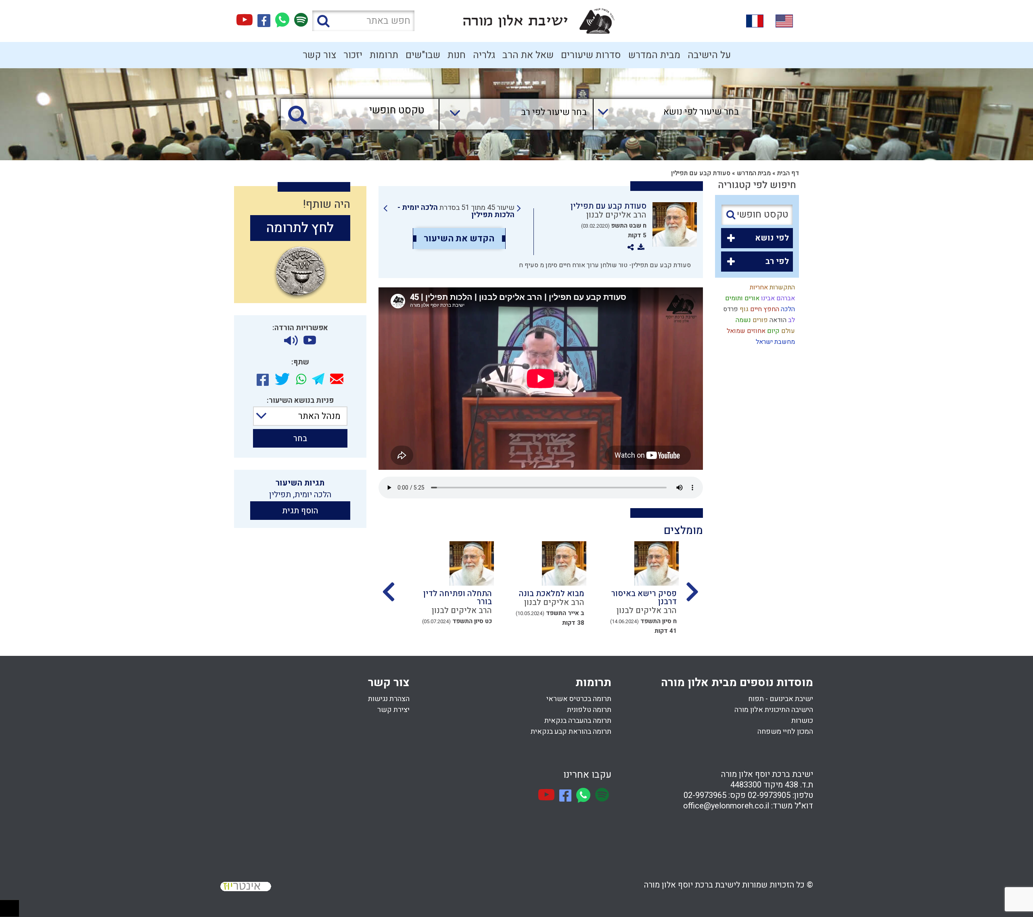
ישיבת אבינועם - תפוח (780, 698)
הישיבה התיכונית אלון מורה (773, 709)
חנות (456, 55)
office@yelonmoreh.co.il (726, 806)
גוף (743, 309)
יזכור (352, 55)
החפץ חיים (764, 309)
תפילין (280, 494)
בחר (300, 438)
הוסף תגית (300, 511)
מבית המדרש (654, 55)
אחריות (758, 287)
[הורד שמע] (291, 340)
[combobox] (665, 114)
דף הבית (788, 173)
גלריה (484, 55)
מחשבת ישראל (774, 342)
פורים (759, 320)
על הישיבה (709, 55)
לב (790, 320)
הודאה (777, 320)
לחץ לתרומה (300, 228)
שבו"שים (423, 55)
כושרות (802, 720)
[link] (452, 211)
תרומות (384, 55)
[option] (632, 590)
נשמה (742, 320)
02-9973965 (705, 795)
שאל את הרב (528, 55)
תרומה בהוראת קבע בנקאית (571, 731)
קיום (772, 331)
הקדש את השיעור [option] (459, 238)
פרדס (729, 309)
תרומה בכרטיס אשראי (578, 698)
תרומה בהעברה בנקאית (577, 720)
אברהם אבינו (777, 298)
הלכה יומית (313, 494)
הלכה (787, 309)
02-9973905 (769, 795)
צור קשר (319, 55)
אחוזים (755, 331)
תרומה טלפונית (589, 709)
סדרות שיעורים (591, 55)
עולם (787, 331)
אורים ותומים (741, 298)
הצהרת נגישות (389, 698)
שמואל (735, 331)
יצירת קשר (393, 709)
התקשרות (781, 287)
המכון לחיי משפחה (785, 731)
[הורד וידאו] (309, 340)
